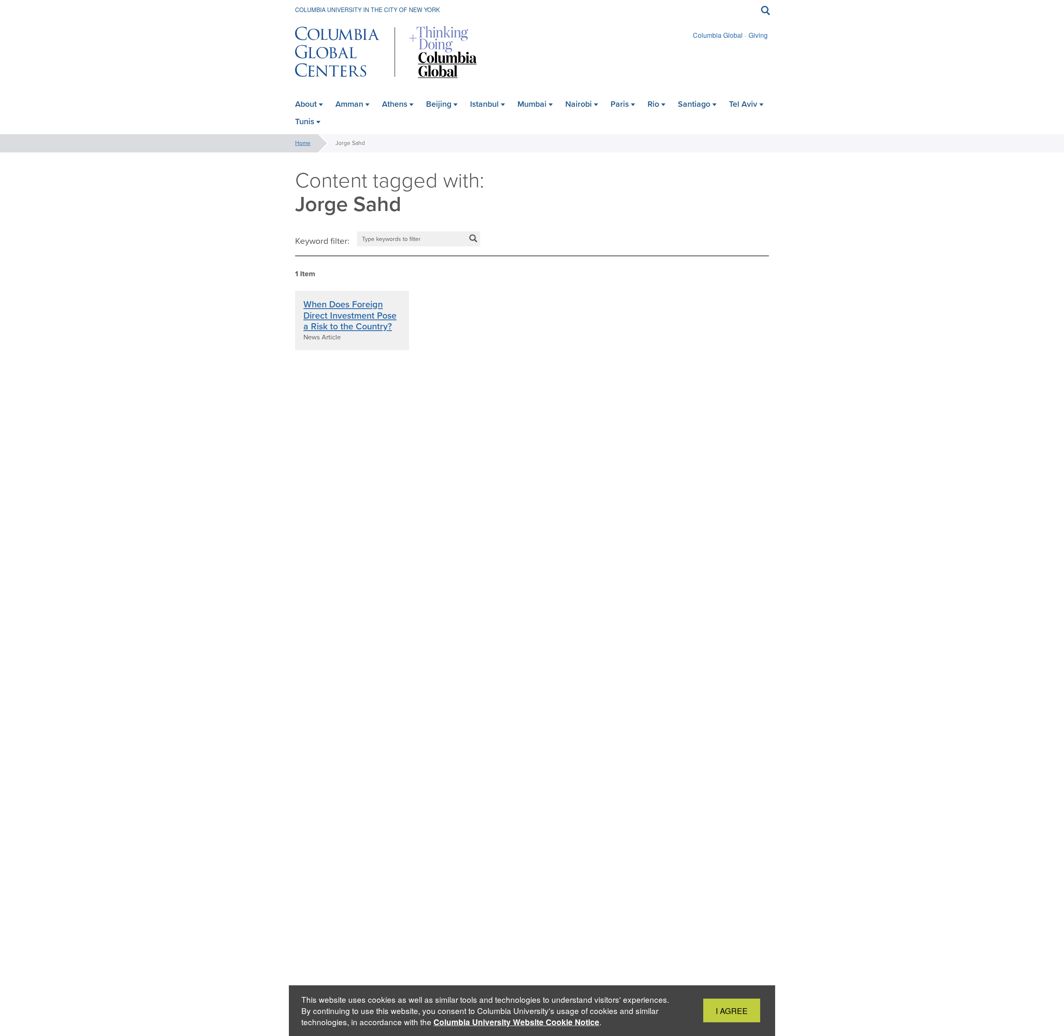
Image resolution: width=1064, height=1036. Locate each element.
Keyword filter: (322, 241)
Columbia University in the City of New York (367, 9)
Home (302, 143)
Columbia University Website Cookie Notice (516, 1022)
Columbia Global (718, 35)
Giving (758, 35)
